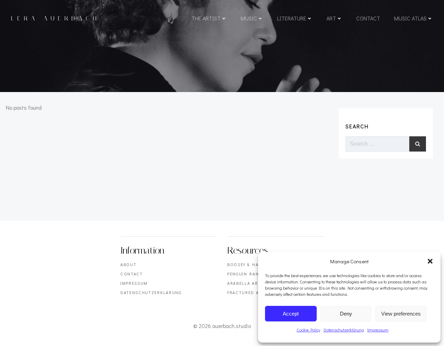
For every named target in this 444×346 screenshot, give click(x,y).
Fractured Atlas (248, 292)
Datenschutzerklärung (344, 330)
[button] (430, 261)
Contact (368, 18)
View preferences (401, 314)
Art (331, 18)
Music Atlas (410, 18)
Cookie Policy (308, 330)
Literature (291, 18)
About (128, 264)
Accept (291, 314)
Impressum (377, 330)
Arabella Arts (245, 283)
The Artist (206, 18)
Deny (346, 314)
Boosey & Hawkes (249, 264)
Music (249, 18)
